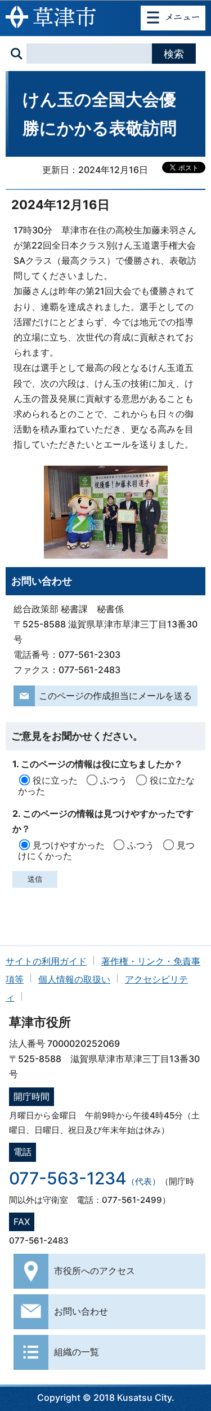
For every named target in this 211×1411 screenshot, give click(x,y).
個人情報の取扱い (74, 979)
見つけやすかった (69, 845)
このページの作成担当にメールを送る (115, 695)
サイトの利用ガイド (46, 961)
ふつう (113, 780)
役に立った (55, 780)
